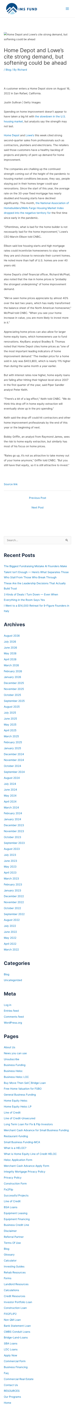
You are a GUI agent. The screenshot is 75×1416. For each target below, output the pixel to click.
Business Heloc (13, 1070)
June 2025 (10, 718)
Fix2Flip (8, 1189)
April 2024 (10, 801)
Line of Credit (12, 1112)
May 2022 (10, 937)
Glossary (9, 1254)
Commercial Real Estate (18, 1379)
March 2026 (11, 665)
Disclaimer (10, 1230)
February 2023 (13, 884)
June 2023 (10, 860)
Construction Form (15, 1183)
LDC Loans (11, 1349)
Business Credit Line (16, 1224)
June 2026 (10, 647)
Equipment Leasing (15, 1213)
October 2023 (12, 837)
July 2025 (10, 712)
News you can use (15, 1053)
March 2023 (11, 878)
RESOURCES (12, 1390)
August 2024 (12, 777)
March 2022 (11, 949)
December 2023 (14, 825)
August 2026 (12, 635)
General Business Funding (20, 1094)
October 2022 (12, 908)
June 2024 (10, 789)
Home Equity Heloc (16, 1100)
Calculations (11, 1290)
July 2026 (10, 641)
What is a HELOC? (15, 1147)
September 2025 (14, 700)
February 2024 (13, 813)
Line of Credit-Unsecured (19, 1118)
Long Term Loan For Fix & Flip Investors (28, 1124)
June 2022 (10, 931)
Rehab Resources (15, 1272)
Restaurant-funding (16, 1136)
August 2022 (12, 919)
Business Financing (16, 1367)
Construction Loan (15, 1307)
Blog (8, 69)
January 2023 (12, 890)
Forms (7, 1278)
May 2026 (10, 653)
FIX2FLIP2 (10, 1313)
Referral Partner (14, 1236)
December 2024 (14, 754)
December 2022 (14, 896)
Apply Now (10, 1355)
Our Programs (12, 1396)
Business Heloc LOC (16, 1076)
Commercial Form (15, 1361)
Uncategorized (13, 980)
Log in (7, 1004)
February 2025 (13, 742)
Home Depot (11, 135)
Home (7, 1402)
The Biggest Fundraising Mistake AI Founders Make (35, 566)
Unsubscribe (11, 1059)
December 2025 (14, 683)
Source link (11, 484)
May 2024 (10, 795)
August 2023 (12, 848)
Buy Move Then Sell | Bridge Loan (25, 1082)
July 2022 (10, 925)
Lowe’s (30, 135)
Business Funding (14, 1065)
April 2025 (10, 730)
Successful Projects (16, 1195)
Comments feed (14, 1016)
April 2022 (10, 943)
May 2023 (10, 866)
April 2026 (10, 659)
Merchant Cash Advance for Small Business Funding (36, 1130)
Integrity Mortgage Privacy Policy (24, 1171)
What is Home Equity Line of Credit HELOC (30, 1153)
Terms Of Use (12, 1242)
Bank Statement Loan (17, 1325)
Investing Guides (14, 1266)
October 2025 (12, 694)
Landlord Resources (16, 1284)
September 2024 (14, 771)
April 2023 (10, 872)
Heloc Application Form (18, 1159)
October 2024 (12, 765)
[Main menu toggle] (67, 9)
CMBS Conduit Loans (17, 1331)
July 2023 (10, 854)
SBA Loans (10, 1343)
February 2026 (13, 671)
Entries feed (11, 1010)
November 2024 (14, 759)
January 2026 (12, 677)
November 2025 (14, 688)
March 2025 (11, 736)
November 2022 (14, 902)
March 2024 (11, 807)
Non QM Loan (12, 1319)
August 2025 (12, 706)
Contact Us (11, 1385)
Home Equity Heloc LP (18, 1106)
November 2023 (14, 831)
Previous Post (37, 497)
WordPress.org (13, 1022)
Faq (6, 1373)
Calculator (10, 1260)
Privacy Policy (13, 1177)
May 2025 (10, 724)
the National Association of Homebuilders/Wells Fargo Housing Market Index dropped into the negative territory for (36, 207)
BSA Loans (10, 1207)
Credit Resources (14, 1296)
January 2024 (12, 819)
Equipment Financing (17, 1219)
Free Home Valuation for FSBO (23, 1088)
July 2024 (10, 783)
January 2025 (12, 748)
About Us (9, 1047)
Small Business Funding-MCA (22, 1142)
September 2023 (14, 842)
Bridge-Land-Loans (16, 1337)
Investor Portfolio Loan (18, 1302)
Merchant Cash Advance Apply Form (26, 1165)
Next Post (38, 507)
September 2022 (14, 914)
